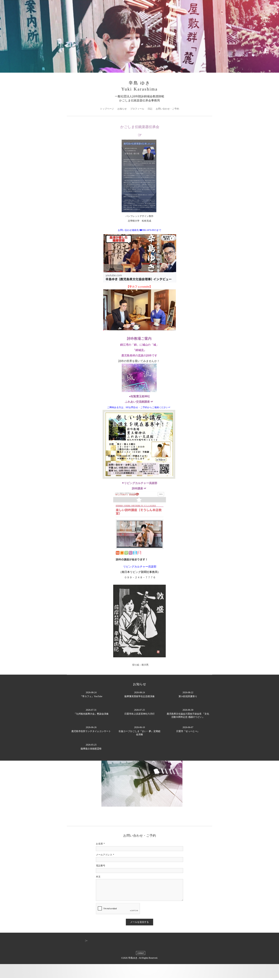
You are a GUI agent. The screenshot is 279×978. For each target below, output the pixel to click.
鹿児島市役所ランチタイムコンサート (91, 729)
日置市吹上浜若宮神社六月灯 (139, 712)
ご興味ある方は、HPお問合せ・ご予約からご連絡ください (137, 407)
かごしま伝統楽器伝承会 (139, 127)
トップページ (107, 109)
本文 (98, 876)
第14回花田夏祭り (188, 694)
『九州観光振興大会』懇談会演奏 (91, 712)
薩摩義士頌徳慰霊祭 (91, 746)
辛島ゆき (132, 958)
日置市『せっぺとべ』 (188, 729)
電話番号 (100, 865)
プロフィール (137, 109)
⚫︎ (139, 483)
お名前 (100, 843)
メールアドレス (105, 854)
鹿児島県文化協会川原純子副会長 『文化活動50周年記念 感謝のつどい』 (188, 713)
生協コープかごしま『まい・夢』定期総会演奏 (139, 731)
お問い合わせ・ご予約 (167, 109)
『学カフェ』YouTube (91, 694)
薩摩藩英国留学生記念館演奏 (139, 694)
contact (140, 953)
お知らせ (122, 109)
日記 (150, 109)
